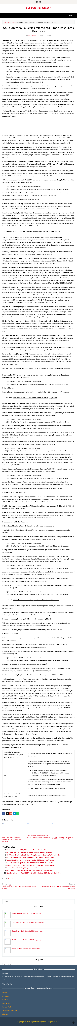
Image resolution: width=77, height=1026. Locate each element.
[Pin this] (10, 813)
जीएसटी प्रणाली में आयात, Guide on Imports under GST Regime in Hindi (19, 886)
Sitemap (5, 1014)
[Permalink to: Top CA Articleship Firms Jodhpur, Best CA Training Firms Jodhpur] (63, 829)
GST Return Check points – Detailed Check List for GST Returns (29, 863)
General (10, 879)
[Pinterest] (36, 2)
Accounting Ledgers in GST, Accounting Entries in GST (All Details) (30, 865)
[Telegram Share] (14, 813)
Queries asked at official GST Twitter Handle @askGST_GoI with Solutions (33, 873)
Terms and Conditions (9, 1010)
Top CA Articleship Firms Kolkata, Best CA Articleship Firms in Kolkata (38, 836)
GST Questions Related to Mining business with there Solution (29, 870)
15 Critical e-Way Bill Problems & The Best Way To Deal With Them (58, 886)
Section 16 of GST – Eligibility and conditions (22, 868)
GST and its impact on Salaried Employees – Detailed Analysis (29, 852)
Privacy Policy (7, 1007)
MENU (71, 16)
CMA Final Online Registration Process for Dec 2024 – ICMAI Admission (12, 839)
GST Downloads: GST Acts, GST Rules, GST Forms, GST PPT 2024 (30, 857)
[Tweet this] (7, 813)
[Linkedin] (40, 2)
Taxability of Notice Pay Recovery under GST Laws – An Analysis (30, 860)
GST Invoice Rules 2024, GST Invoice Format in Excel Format (28, 850)
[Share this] (3, 813)
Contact (5, 1000)
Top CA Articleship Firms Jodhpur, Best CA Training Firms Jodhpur (62, 838)
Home (4, 992)
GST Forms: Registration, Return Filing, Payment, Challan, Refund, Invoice (33, 855)
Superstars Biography (38, 7)
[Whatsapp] (17, 813)
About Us (5, 996)
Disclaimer (6, 1003)
